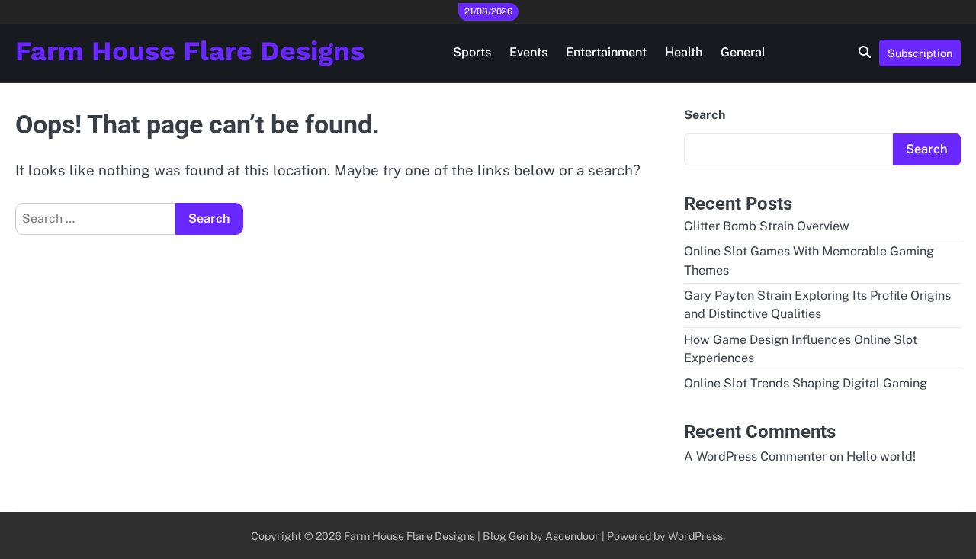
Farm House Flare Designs (189, 51)
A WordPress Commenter (755, 456)
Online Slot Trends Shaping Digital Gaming (805, 383)
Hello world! (881, 456)
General (743, 52)
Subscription (920, 53)
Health (683, 52)
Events (528, 52)
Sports (472, 52)
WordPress (695, 535)
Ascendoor (572, 535)
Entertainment (606, 52)
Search (704, 115)
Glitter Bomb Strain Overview (766, 226)
